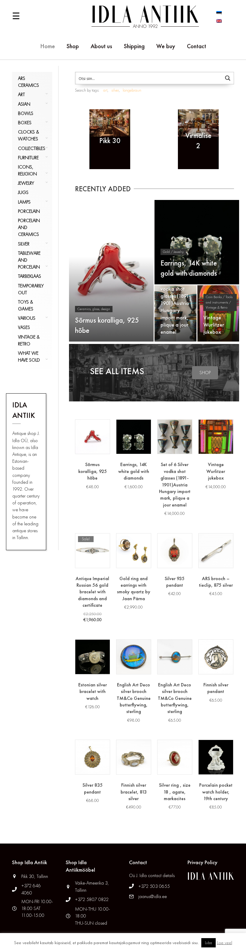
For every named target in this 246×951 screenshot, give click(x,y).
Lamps (24, 202)
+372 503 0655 (154, 886)
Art (21, 94)
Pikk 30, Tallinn (34, 876)
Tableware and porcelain (29, 260)
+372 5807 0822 (92, 899)
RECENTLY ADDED (103, 188)
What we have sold (29, 356)
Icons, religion (27, 170)
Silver (23, 244)
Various (26, 318)
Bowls (25, 113)
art (105, 90)
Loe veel (224, 943)
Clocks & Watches (28, 135)
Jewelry (26, 183)
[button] (205, 372)
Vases (24, 327)
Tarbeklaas (29, 276)
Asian (24, 104)
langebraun (132, 90)
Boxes (25, 122)
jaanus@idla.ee (152, 896)
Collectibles (31, 148)
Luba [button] (208, 942)
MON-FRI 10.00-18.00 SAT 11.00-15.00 (37, 908)
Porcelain (29, 211)
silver (115, 90)
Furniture (28, 157)
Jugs (23, 192)
